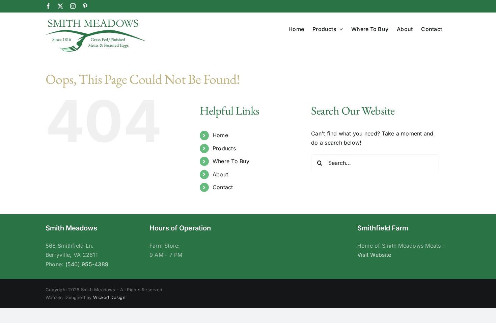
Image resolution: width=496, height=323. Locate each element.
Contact (223, 187)
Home (220, 135)
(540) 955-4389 (86, 264)
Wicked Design (109, 297)
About (220, 174)
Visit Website (374, 254)
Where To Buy (231, 161)
